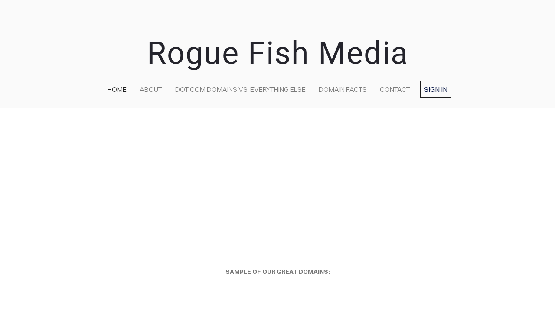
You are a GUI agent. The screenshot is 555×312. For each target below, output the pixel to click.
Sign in (435, 89)
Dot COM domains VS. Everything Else (240, 89)
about (151, 89)
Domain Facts (343, 89)
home (117, 89)
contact (395, 89)
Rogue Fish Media (277, 53)
